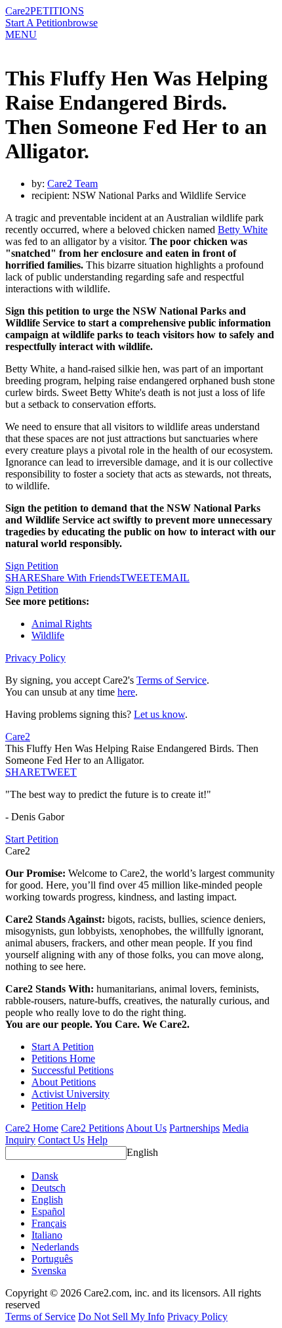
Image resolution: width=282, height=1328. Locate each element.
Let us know (159, 714)
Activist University (70, 1093)
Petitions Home (63, 1058)
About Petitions (63, 1082)
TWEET (138, 577)
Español (48, 1211)
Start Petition (31, 839)
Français (48, 1223)
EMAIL (173, 577)
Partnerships (194, 1128)
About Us (146, 1128)
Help (97, 1139)
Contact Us (61, 1139)
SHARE (23, 772)
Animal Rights (61, 623)
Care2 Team (72, 183)
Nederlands (55, 1246)
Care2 (17, 10)
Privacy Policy (35, 657)
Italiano (46, 1235)
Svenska (48, 1270)
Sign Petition (31, 565)
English (142, 1152)
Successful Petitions (72, 1070)
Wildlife (47, 635)
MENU (21, 34)
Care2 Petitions (92, 1128)
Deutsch (48, 1187)
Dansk (44, 1176)
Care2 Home (31, 1128)
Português (52, 1258)
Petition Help (58, 1105)
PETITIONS (57, 10)
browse (83, 22)
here (126, 691)
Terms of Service (171, 680)
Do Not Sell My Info (121, 1316)
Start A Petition (36, 22)
